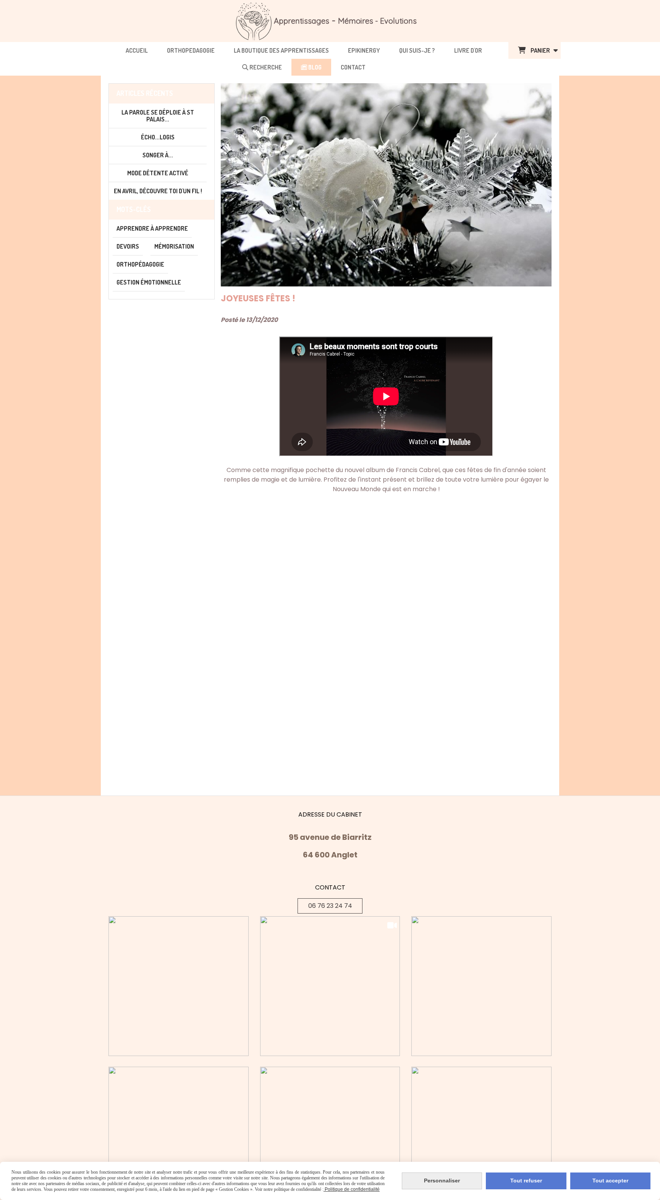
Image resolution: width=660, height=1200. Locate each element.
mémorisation (174, 246)
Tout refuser (526, 1180)
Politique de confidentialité (352, 1189)
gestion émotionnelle (148, 282)
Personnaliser (442, 1180)
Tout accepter (610, 1180)
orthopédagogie (140, 264)
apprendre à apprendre (152, 228)
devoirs (127, 246)
